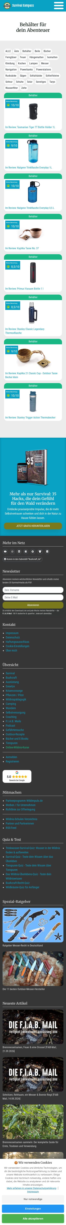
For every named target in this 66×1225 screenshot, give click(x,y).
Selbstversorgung (15, 712)
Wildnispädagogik (16, 699)
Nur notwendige (33, 1199)
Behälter (26, 51)
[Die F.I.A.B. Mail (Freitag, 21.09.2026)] (33, 1027)
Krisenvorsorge (14, 690)
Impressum (12, 633)
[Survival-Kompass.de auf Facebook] (25, 551)
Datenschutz (13, 637)
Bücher (47, 51)
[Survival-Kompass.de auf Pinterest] (32, 551)
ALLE (8, 51)
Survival (10, 673)
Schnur (8, 81)
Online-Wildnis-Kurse (17, 747)
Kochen (22, 63)
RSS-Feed (11, 827)
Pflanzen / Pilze (15, 695)
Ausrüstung (12, 682)
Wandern (11, 708)
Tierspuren (12, 743)
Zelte (24, 87)
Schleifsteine (52, 75)
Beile (37, 51)
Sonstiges (41, 81)
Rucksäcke (10, 75)
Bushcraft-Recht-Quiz (18, 883)
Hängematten (36, 57)
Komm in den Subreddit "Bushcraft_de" (23, 559)
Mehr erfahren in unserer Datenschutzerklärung (31, 1188)
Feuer (23, 57)
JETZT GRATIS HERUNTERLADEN (33, 525)
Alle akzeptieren (33, 1218)
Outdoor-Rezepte (15, 734)
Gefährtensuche (15, 730)
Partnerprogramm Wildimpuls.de (24, 800)
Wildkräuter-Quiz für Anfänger (22, 887)
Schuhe (20, 81)
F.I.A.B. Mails (13, 721)
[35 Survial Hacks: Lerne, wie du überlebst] (33, 467)
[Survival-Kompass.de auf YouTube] (5, 551)
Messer (45, 63)
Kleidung (10, 63)
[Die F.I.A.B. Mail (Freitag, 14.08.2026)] (33, 1074)
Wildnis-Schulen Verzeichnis (21, 819)
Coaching (11, 717)
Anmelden (11, 757)
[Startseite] (20, 5)
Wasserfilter (11, 87)
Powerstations (43, 69)
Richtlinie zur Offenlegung (20, 809)
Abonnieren (33, 605)
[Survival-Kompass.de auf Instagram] (12, 551)
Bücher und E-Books (17, 738)
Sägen (23, 75)
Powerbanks (26, 69)
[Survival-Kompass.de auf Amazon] (40, 551)
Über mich (11, 650)
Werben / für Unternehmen (21, 805)
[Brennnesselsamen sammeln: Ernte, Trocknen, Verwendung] (33, 1122)
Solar (29, 81)
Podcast (10, 725)
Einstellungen (33, 1208)
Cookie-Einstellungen (17, 646)
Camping (11, 703)
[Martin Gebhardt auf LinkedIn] (19, 551)
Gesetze (10, 686)
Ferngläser (10, 57)
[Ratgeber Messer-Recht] (33, 925)
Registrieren (12, 761)
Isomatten (52, 57)
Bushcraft (11, 677)
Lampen (33, 63)
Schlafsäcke (36, 75)
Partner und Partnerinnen (20, 823)
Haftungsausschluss (17, 641)
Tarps (52, 81)
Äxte (16, 51)
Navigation (11, 69)
